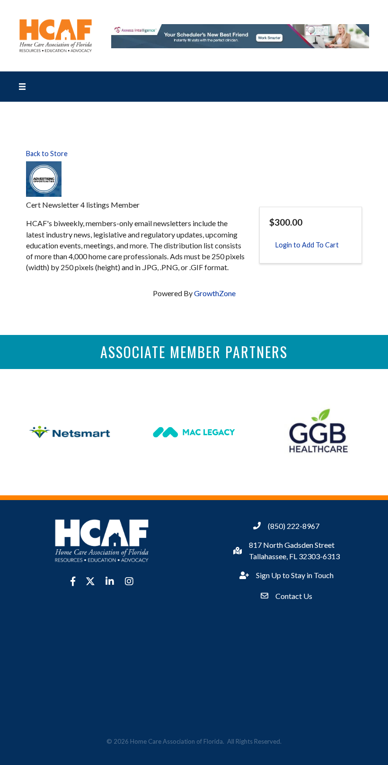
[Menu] (22, 86)
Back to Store (47, 153)
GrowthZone (215, 293)
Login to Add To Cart (307, 245)
